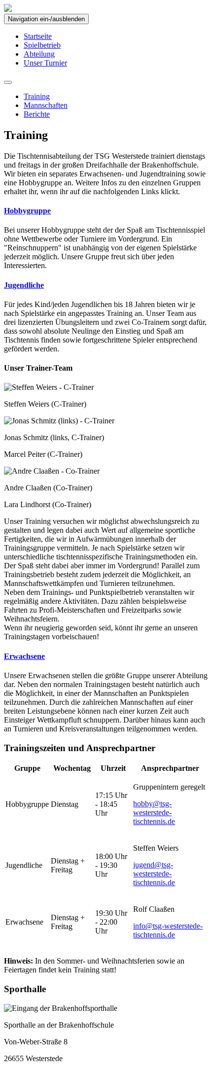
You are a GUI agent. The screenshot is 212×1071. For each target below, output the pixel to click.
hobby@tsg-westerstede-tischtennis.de (154, 812)
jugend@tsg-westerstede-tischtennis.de (154, 874)
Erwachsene (24, 656)
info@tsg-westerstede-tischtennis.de (168, 930)
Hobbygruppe (27, 211)
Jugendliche (24, 285)
